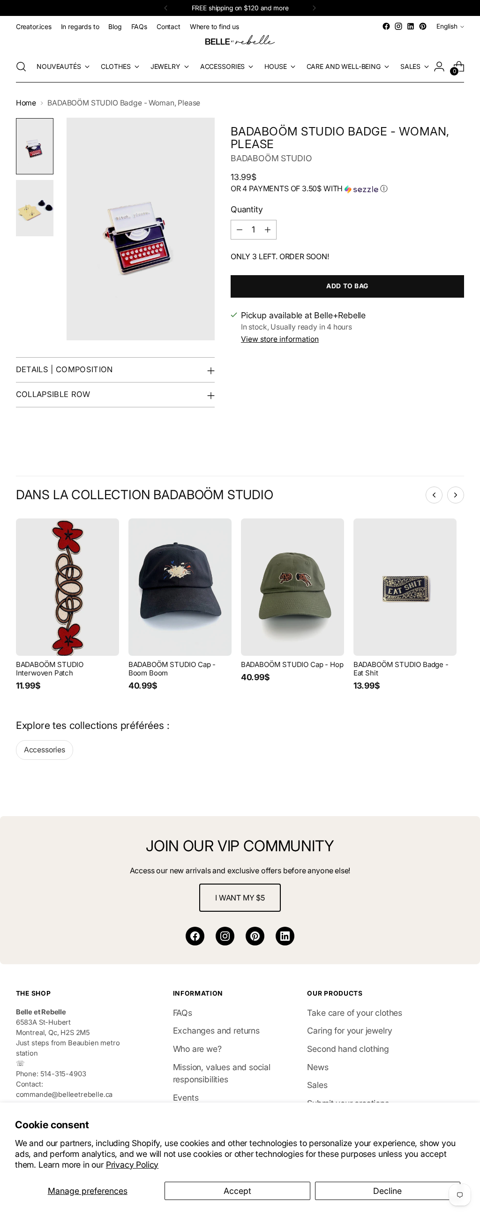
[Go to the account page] (439, 66)
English (447, 26)
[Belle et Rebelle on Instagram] (398, 26)
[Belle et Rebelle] (240, 42)
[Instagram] (225, 936)
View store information (280, 339)
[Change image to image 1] (34, 146)
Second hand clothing (348, 1049)
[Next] (314, 8)
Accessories (44, 749)
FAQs (182, 1013)
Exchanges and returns (216, 1030)
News (317, 1067)
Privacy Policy (132, 1165)
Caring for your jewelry (349, 1030)
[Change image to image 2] (34, 208)
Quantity (247, 209)
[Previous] (166, 8)
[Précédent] (434, 495)
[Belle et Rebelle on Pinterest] (423, 26)
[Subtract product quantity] (239, 229)
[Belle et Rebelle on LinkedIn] (410, 26)
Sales (317, 1085)
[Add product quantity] (267, 229)
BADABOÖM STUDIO (271, 158)
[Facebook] (195, 936)
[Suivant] (455, 495)
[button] (347, 189)
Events (186, 1097)
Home (26, 102)
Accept (237, 1191)
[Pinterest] (255, 936)
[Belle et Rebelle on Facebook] (386, 26)
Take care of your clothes (354, 1013)
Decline (387, 1191)
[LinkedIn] (285, 936)
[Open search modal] (21, 66)
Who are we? (197, 1049)
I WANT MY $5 (240, 897)
